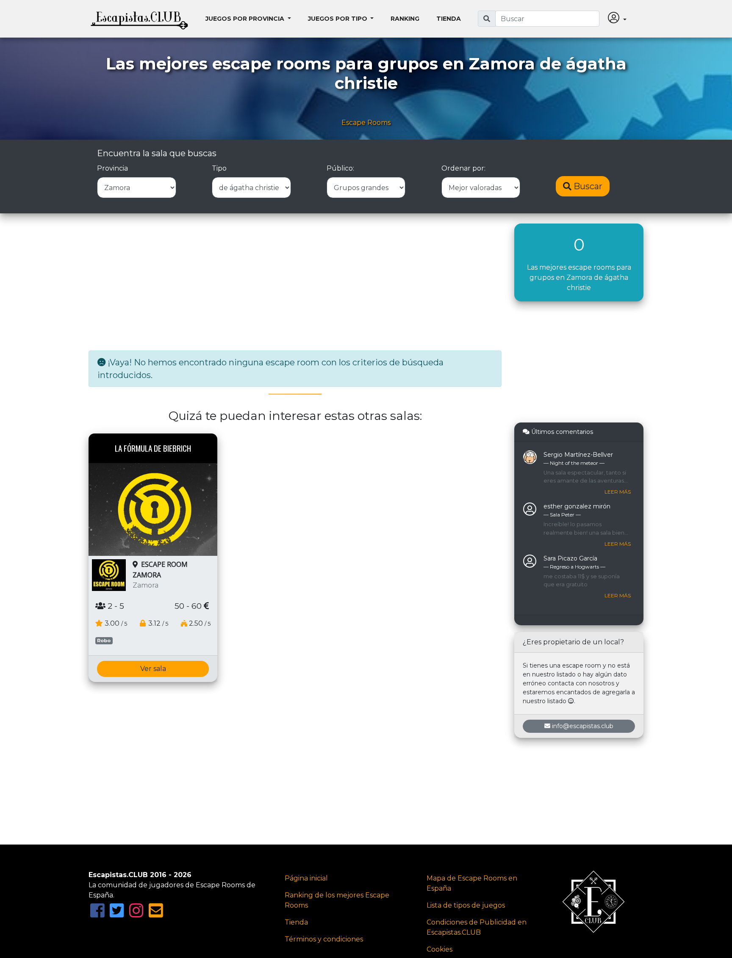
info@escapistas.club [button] (582, 726)
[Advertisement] (295, 283)
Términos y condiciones (324, 939)
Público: (340, 168)
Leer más (617, 492)
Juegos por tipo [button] (338, 18)
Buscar (586, 186)
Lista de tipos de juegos (466, 905)
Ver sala (153, 669)
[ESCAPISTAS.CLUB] (139, 18)
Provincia (112, 168)
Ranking (405, 18)
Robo (104, 640)
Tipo (219, 168)
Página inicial (306, 878)
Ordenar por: (463, 168)
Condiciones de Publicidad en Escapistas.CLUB (477, 927)
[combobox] (547, 19)
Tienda (448, 18)
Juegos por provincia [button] (245, 18)
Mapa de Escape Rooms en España (472, 883)
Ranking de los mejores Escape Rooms (337, 900)
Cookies (439, 949)
